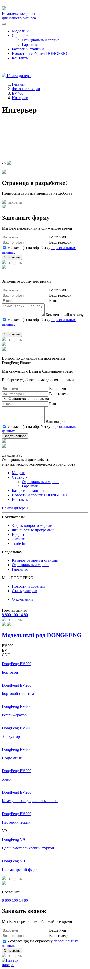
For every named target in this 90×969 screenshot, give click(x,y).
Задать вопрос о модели (32, 525)
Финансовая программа (28, 399)
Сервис (19, 35)
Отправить (12, 257)
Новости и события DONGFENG (40, 53)
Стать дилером (24, 591)
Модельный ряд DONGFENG (42, 635)
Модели (19, 31)
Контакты (20, 58)
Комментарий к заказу (65, 315)
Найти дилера (18, 76)
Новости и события (28, 586)
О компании (22, 599)
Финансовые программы (33, 530)
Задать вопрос (15, 436)
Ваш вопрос (56, 421)
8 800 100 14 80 (15, 615)
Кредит (18, 534)
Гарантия (30, 44)
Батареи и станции (28, 49)
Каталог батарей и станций (35, 560)
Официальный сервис (41, 40)
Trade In (18, 543)
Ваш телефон (60, 242)
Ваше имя (57, 237)
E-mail (54, 300)
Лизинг (18, 539)
